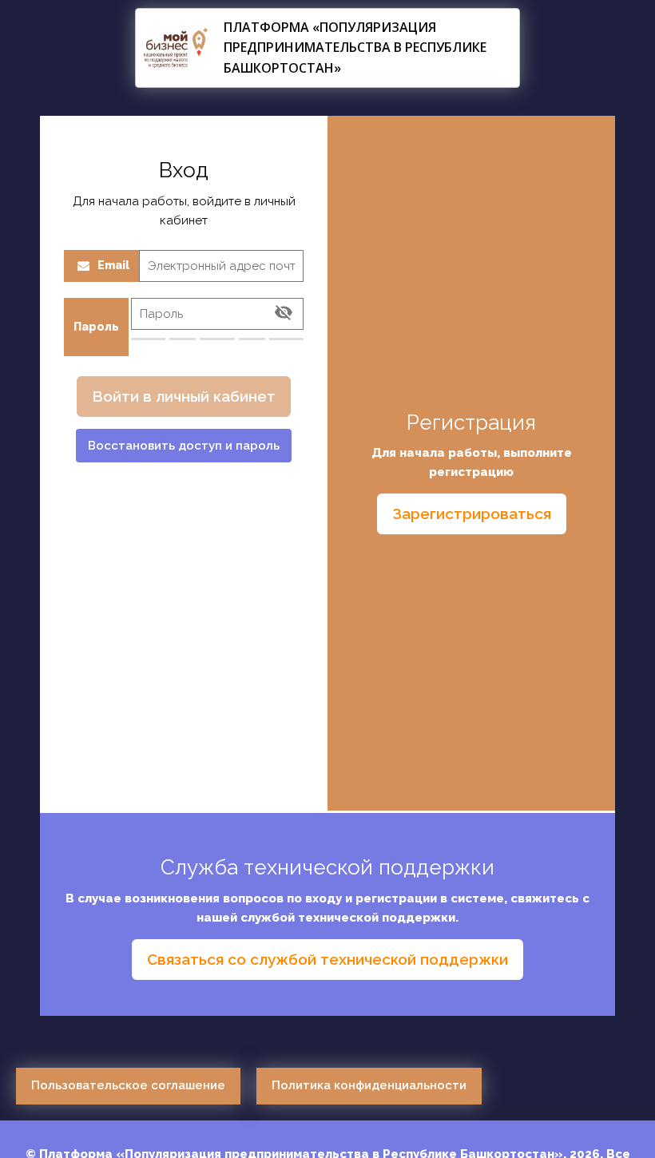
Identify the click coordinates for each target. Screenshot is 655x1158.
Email (113, 265)
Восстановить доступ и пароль (184, 445)
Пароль (96, 326)
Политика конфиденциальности (369, 1085)
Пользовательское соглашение (128, 1085)
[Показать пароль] (283, 314)
